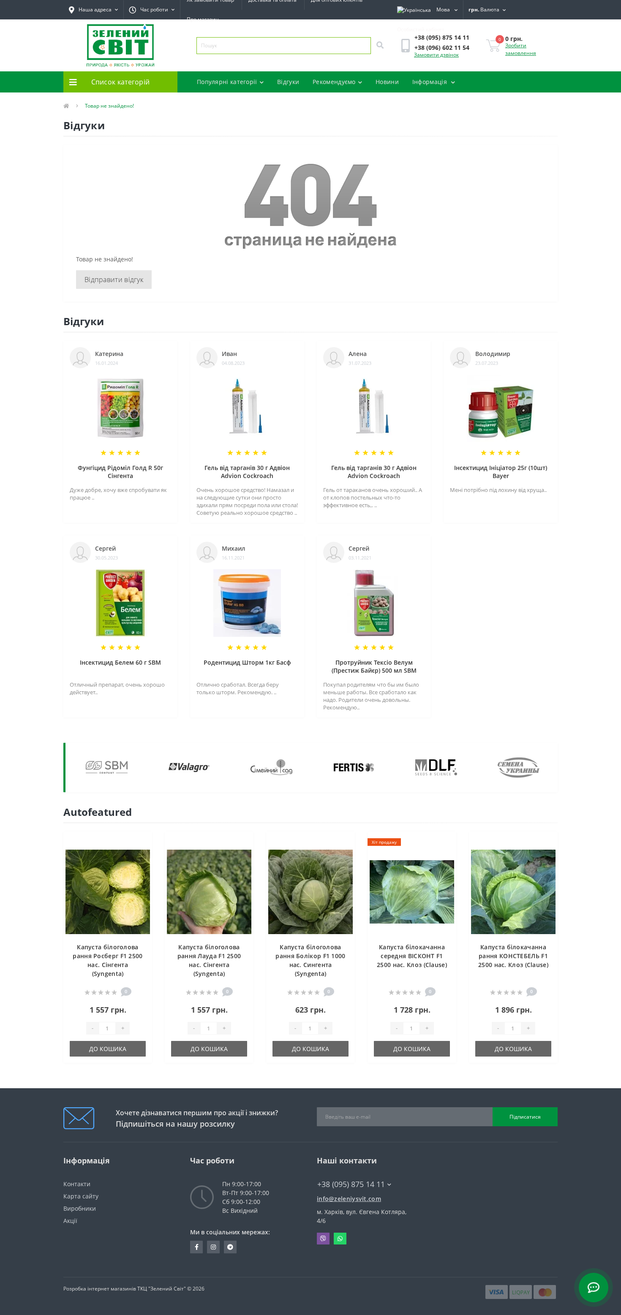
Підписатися (525, 1116)
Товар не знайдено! (109, 105)
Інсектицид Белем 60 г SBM (120, 662)
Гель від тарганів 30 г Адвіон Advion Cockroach (247, 472)
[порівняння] (139, 856)
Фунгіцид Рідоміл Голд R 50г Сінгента (120, 472)
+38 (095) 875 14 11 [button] (351, 1184)
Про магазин (203, 19)
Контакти (76, 1184)
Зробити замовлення (520, 49)
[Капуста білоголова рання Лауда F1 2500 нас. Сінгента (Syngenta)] (209, 891)
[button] (151, 9)
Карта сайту (80, 1196)
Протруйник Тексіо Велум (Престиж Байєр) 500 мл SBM (374, 666)
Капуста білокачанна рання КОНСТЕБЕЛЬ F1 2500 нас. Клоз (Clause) (513, 956)
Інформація (430, 82)
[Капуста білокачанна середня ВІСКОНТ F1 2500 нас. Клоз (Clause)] (412, 891)
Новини (387, 82)
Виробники (79, 1208)
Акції (70, 1221)
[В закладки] (139, 843)
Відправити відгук (113, 279)
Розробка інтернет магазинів (99, 1288)
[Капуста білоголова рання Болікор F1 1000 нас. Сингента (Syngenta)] (310, 891)
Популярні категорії (227, 82)
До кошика (107, 1049)
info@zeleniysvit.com (349, 1199)
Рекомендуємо (334, 82)
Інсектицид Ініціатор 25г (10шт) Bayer (500, 472)
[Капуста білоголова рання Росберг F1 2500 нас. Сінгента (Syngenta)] (107, 891)
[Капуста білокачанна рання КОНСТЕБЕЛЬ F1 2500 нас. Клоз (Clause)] (513, 891)
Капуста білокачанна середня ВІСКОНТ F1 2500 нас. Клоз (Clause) (412, 956)
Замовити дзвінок (436, 54)
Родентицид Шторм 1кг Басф (247, 662)
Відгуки (288, 82)
